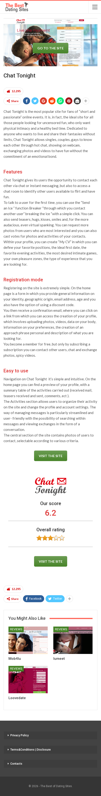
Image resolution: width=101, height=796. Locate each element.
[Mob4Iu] (28, 640)
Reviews (16, 629)
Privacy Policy (19, 735)
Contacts (16, 763)
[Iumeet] (73, 640)
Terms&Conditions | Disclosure (30, 749)
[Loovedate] (28, 679)
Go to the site (50, 48)
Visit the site (50, 456)
